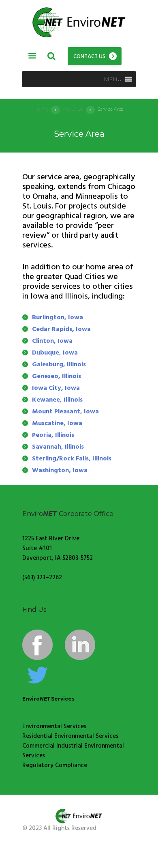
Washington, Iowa (60, 470)
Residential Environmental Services (70, 736)
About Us (73, 109)
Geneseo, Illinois (56, 376)
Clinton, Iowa (52, 341)
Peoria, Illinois (53, 435)
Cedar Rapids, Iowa (61, 329)
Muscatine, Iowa (57, 423)
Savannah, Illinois (58, 447)
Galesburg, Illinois (59, 364)
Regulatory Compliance (54, 765)
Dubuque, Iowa (55, 353)
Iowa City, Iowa (56, 388)
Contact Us (89, 56)
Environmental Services (54, 726)
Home (41, 109)
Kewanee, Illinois (57, 400)
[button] (113, 79)
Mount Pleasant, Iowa (65, 411)
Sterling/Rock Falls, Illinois (71, 459)
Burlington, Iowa (57, 317)
